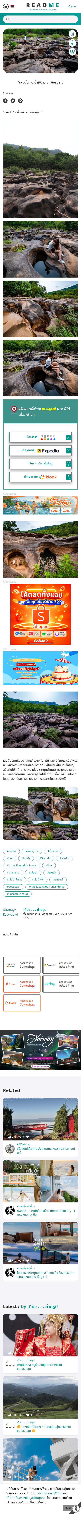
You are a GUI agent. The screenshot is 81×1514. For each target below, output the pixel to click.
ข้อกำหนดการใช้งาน (50, 1493)
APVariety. (23, 1144)
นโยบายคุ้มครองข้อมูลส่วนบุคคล (26, 1498)
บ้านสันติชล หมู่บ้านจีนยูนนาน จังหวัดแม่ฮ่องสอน (39, 1367)
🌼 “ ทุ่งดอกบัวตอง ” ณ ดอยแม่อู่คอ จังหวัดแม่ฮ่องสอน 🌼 (44, 1429)
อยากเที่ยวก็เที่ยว (26, 1206)
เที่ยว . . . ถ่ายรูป (25, 1360)
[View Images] (15, 804)
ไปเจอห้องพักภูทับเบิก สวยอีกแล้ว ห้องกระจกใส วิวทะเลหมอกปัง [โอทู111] (45, 1275)
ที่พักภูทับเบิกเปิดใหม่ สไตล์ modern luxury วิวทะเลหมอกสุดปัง (46, 1213)
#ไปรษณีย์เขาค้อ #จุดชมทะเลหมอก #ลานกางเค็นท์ (46, 1151)
